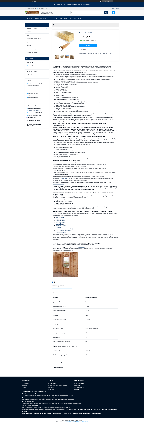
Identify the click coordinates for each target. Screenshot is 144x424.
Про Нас (54, 18)
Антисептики (51, 387)
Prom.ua (80, 420)
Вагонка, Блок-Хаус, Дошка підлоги (57, 385)
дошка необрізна (60, 220)
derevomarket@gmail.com (34, 110)
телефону (81, 247)
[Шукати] (106, 12)
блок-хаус (58, 227)
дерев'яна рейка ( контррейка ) (64, 228)
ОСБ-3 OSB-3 (51, 389)
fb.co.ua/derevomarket (58, 184)
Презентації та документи (34, 38)
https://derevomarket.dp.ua (34, 108)
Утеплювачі (77, 389)
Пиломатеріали (71, 25)
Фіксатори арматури (79, 387)
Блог (28, 35)
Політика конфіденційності (82, 421)
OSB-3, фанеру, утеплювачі (63, 230)
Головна (29, 18)
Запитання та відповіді (33, 49)
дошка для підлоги (61, 232)
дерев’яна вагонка (61, 225)
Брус (77, 25)
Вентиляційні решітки (79, 383)
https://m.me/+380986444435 (35, 112)
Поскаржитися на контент (69, 421)
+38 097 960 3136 (65, 178)
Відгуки (29, 45)
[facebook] (52, 282)
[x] (54, 282)
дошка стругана (60, 217)
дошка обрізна (60, 219)
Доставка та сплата (76, 18)
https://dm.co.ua (30, 122)
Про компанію (25, 383)
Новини (29, 31)
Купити (88, 45)
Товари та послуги (41, 18)
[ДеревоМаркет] (32, 14)
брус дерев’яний (60, 222)
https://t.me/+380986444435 (34, 115)
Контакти (63, 18)
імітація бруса (59, 224)
